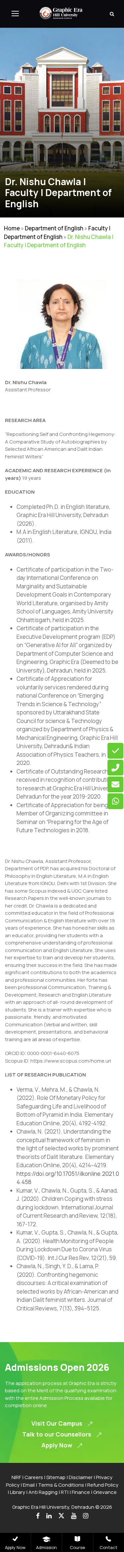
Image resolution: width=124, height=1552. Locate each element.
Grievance (105, 1492)
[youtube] (73, 1516)
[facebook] (38, 1516)
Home (12, 228)
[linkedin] (49, 1516)
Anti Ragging (43, 1492)
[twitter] (61, 1516)
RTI (64, 1492)
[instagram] (85, 1516)
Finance (81, 1492)
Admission (46, 1547)
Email (29, 1484)
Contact (108, 1547)
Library (17, 1492)
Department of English (54, 228)
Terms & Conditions (61, 1484)
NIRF (16, 1477)
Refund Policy (102, 1484)
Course (77, 1547)
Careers (33, 1477)
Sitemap (55, 1477)
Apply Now (15, 1547)
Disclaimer (81, 1477)
